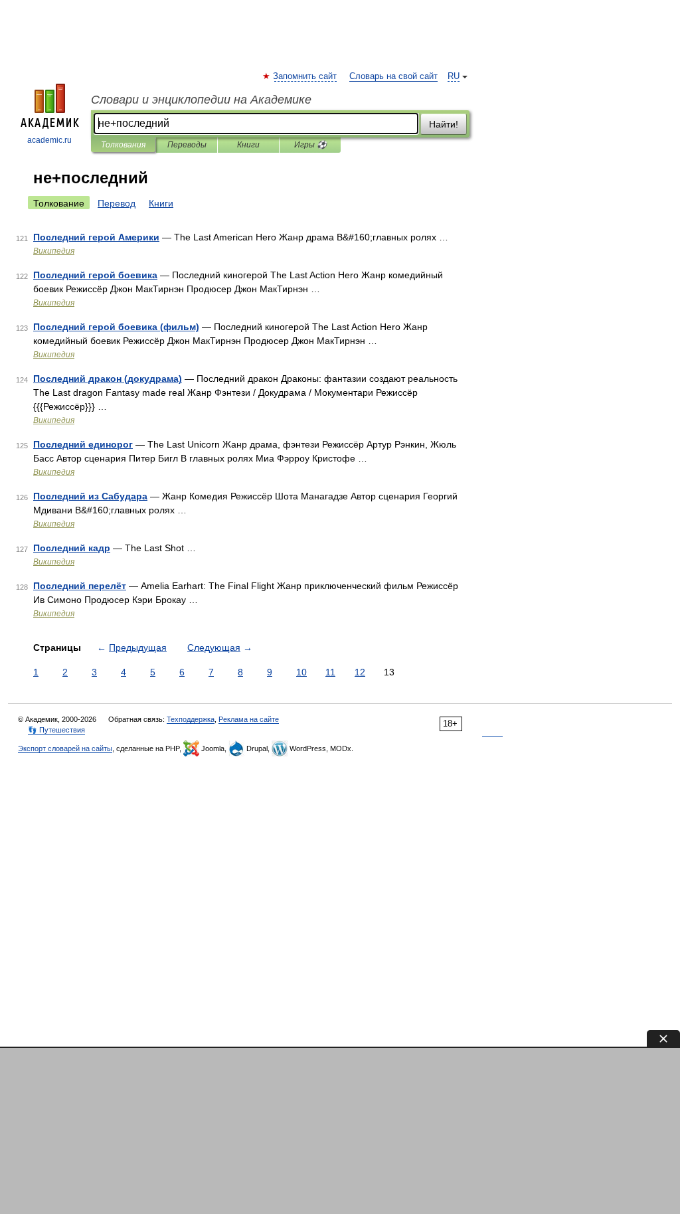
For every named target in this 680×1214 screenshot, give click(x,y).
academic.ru (49, 140)
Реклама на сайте (248, 719)
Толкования (123, 144)
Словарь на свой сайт (393, 76)
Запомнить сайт (305, 76)
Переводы (187, 144)
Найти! (443, 124)
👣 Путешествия (56, 730)
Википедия (53, 251)
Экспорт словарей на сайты (65, 748)
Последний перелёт (79, 585)
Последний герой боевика (95, 275)
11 (330, 672)
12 (360, 672)
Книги (248, 144)
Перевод (116, 203)
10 (301, 672)
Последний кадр (71, 548)
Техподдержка (190, 719)
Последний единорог (83, 444)
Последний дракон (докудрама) (107, 378)
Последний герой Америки (96, 237)
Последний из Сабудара (90, 496)
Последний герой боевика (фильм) (116, 326)
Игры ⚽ (310, 144)
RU (454, 76)
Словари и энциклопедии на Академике (201, 99)
